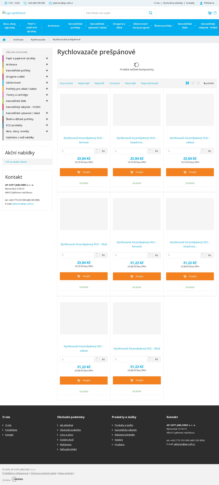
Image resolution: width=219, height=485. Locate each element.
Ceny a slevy (66, 434)
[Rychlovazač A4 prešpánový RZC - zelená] (84, 318)
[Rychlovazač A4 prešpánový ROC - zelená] (190, 110)
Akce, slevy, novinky (17, 131)
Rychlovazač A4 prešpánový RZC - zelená (84, 348)
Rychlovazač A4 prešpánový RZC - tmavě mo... (190, 244)
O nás (157, 3)
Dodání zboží (67, 439)
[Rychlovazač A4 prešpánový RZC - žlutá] (137, 318)
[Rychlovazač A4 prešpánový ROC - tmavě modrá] (137, 110)
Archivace (53, 25)
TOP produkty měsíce (16, 161)
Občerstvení (13, 82)
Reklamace (66, 444)
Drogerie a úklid (119, 25)
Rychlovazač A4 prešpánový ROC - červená (84, 140)
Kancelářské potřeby (75, 25)
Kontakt (9, 434)
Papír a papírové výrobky (32, 27)
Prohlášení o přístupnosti (15, 473)
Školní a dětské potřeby (20, 119)
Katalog (119, 439)
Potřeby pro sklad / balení (21, 88)
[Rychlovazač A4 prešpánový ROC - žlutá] (84, 214)
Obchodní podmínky (173, 3)
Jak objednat (66, 425)
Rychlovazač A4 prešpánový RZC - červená (137, 244)
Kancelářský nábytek (126, 429)
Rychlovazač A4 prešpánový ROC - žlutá (84, 244)
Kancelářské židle (185, 25)
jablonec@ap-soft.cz (23, 203)
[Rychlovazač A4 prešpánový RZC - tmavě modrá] (190, 214)
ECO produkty (14, 125)
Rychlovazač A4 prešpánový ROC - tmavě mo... (137, 140)
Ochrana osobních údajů (43, 473)
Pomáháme (11, 429)
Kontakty (190, 3)
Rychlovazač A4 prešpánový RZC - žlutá (137, 348)
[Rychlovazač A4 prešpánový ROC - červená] (84, 110)
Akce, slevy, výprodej (9, 25)
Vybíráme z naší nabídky (20, 137)
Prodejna (119, 444)
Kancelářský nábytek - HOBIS (208, 25)
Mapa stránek (66, 473)
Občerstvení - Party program (141, 25)
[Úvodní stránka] (13, 12)
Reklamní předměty (125, 434)
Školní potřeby (162, 25)
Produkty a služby (124, 425)
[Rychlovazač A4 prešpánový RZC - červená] (137, 214)
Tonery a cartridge (17, 94)
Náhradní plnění (68, 449)
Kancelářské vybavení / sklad (97, 25)
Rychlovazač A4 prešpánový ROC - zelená (190, 140)
